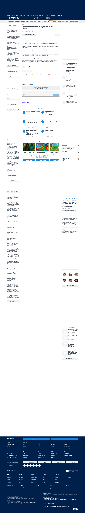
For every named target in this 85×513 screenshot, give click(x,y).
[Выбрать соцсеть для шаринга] (59, 35)
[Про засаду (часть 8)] (43, 124)
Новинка (29, 70)
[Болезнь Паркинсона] (43, 133)
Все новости (13, 25)
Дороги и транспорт (27, 451)
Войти (26, 95)
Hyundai (24, 70)
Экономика (66, 451)
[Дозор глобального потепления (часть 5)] (24, 124)
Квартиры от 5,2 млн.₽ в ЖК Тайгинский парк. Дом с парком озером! (12, 147)
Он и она (53, 444)
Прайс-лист (9, 446)
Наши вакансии (10, 451)
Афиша (43, 15)
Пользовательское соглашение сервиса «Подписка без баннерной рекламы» (56, 506)
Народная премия (68, 455)
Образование (41, 457)
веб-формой (26, 503)
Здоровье (25, 457)
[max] (33, 465)
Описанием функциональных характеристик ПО (51, 498)
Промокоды (16, 15)
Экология (66, 449)
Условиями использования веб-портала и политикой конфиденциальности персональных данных (59, 499)
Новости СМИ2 (25, 102)
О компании (9, 448)
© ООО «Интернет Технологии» (12, 509)
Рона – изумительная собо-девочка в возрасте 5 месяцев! (51, 113)
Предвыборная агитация (12, 455)
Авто (24, 444)
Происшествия (54, 449)
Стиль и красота (67, 446)
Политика (53, 448)
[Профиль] (77, 18)
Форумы (32, 15)
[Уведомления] (74, 18)
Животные (25, 455)
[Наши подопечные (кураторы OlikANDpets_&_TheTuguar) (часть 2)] (24, 133)
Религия (53, 455)
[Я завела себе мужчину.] (24, 115)
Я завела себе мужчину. (33, 111)
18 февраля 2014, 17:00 (26, 31)
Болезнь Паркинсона (51, 130)
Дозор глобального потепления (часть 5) (32, 121)
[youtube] (39, 465)
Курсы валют (54, 15)
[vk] (27, 465)
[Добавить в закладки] (56, 35)
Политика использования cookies (48, 503)
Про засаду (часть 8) (51, 121)
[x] (36, 465)
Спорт (65, 444)
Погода (27, 15)
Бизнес (24, 446)
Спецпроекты (67, 453)
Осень (52, 446)
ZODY (62, 15)
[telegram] (24, 465)
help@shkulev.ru (14, 503)
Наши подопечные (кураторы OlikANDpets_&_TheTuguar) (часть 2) (33, 132)
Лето (39, 449)
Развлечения (54, 453)
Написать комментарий (30, 34)
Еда (24, 453)
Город (24, 449)
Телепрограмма (38, 15)
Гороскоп (48, 15)
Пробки (42, 18)
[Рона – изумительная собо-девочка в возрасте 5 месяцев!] (43, 115)
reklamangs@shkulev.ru (47, 493)
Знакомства (22, 15)
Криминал (40, 446)
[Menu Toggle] (7, 18)
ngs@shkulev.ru (19, 501)
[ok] (30, 465)
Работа (52, 451)
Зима (39, 444)
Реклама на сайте (10, 444)
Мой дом (40, 451)
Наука (39, 453)
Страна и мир (67, 448)
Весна (24, 448)
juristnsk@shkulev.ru (33, 502)
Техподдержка (9, 453)
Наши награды (10, 449)
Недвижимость (10, 15)
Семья (52, 457)
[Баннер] (52, 21)
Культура (40, 448)
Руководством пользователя (48, 497)
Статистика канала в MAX (12, 457)
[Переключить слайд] (58, 147)
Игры (59, 15)
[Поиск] (72, 18)
